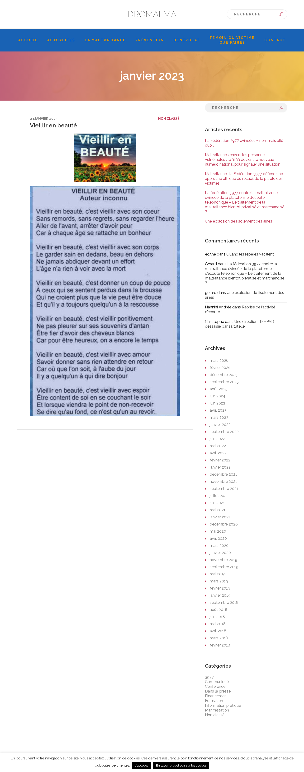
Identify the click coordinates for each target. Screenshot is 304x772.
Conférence (215, 686)
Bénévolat (187, 40)
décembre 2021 (223, 474)
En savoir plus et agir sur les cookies (181, 765)
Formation (214, 700)
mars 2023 (219, 417)
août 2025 (219, 389)
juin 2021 (217, 503)
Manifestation (217, 710)
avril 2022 (218, 453)
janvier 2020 (220, 552)
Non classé (168, 119)
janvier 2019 (220, 595)
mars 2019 (219, 581)
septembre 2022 (224, 431)
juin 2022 (217, 439)
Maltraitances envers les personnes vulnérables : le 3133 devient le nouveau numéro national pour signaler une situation (242, 160)
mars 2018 (219, 638)
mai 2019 (218, 574)
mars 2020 (219, 545)
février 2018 (220, 645)
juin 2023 (217, 403)
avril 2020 (218, 538)
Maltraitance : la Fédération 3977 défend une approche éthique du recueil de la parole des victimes (244, 179)
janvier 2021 (220, 517)
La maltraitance (105, 40)
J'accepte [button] (141, 765)
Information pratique (223, 705)
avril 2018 (218, 631)
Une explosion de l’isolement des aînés (238, 221)
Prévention (149, 40)
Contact (275, 40)
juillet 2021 (219, 495)
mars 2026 (219, 360)
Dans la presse (218, 691)
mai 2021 (217, 510)
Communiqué (217, 681)
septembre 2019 (224, 567)
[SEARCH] (281, 14)
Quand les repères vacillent (250, 254)
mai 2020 (218, 531)
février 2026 (220, 367)
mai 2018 (218, 624)
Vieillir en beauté (53, 125)
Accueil (28, 40)
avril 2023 (218, 410)
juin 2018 (217, 616)
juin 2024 (217, 396)
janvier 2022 (220, 467)
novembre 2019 (223, 560)
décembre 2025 (224, 374)
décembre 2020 (224, 524)
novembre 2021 (223, 481)
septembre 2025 (224, 382)
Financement (216, 696)
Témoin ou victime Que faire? (232, 40)
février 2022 (220, 460)
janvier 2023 (220, 424)
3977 (209, 677)
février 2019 (220, 588)
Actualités (61, 40)
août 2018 (218, 609)
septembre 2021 (224, 488)
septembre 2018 (224, 602)
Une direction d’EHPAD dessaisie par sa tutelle (239, 324)
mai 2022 (218, 446)
